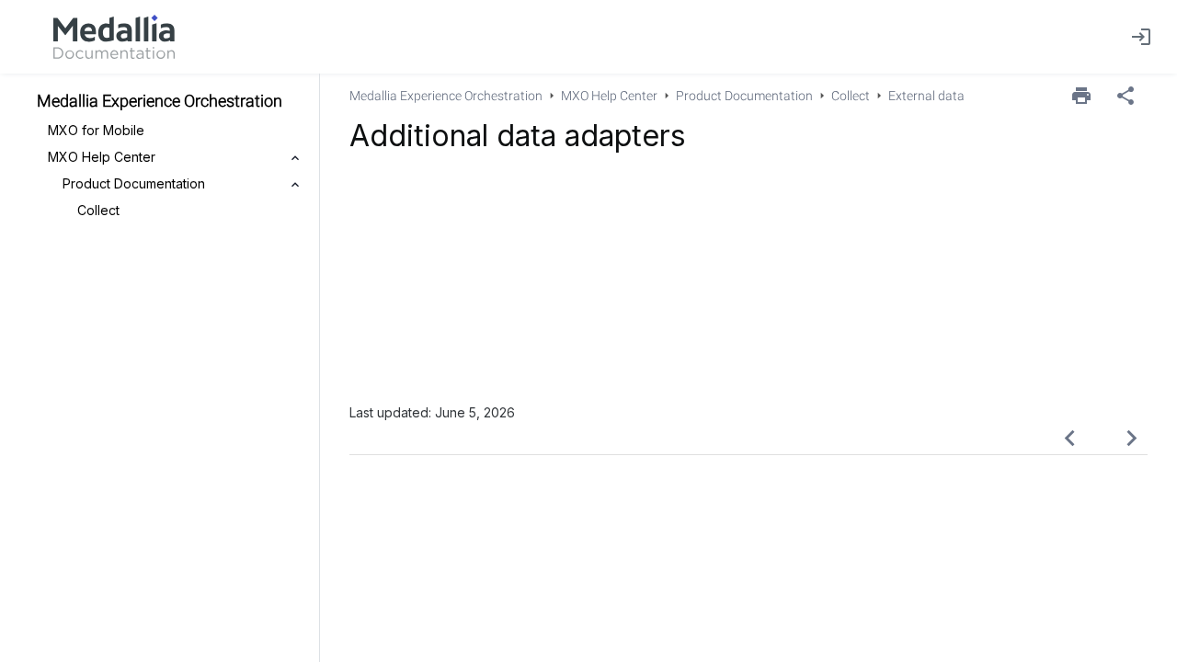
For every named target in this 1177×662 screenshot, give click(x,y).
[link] (114, 37)
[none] (1125, 96)
